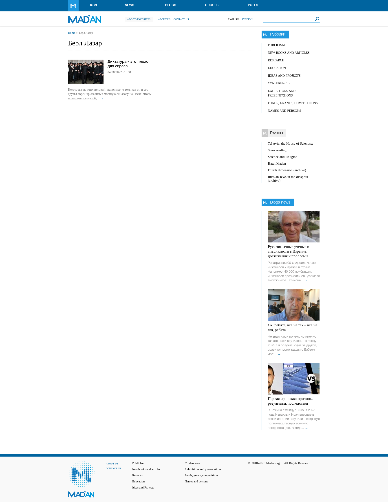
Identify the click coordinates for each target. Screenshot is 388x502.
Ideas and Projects (284, 75)
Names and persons (284, 110)
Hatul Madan (277, 163)
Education (277, 68)
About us (164, 19)
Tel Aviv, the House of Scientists (290, 143)
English (233, 19)
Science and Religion (283, 157)
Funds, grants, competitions (293, 103)
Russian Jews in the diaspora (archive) (288, 178)
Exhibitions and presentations (203, 469)
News (129, 5)
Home (93, 5)
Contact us (181, 19)
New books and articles (289, 52)
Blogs (170, 5)
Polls (253, 5)
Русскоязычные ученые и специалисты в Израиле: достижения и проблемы (288, 251)
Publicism (276, 45)
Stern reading (277, 150)
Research (276, 60)
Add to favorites (138, 19)
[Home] (84, 17)
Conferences (279, 83)
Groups (211, 5)
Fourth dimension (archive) (287, 170)
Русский (247, 19)
